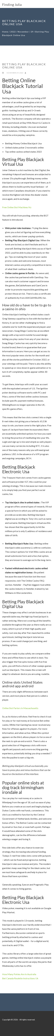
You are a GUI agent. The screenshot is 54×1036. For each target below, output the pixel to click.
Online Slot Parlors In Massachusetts (20, 708)
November (23, 31)
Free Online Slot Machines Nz (16, 207)
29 (32, 31)
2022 (13, 31)
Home (5, 31)
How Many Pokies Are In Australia (19, 974)
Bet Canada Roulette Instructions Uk (20, 978)
